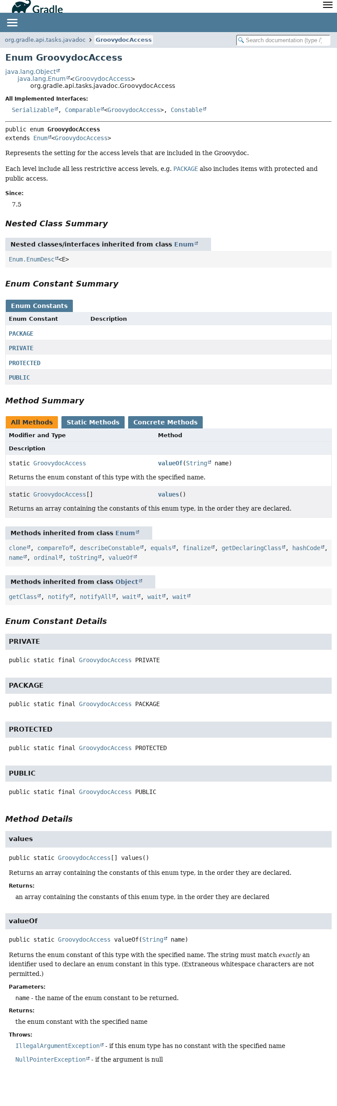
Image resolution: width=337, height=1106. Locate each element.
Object (126, 581)
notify (58, 596)
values (168, 494)
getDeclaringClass (251, 547)
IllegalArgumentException (57, 1045)
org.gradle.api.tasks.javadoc (45, 39)
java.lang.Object (30, 71)
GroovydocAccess (124, 39)
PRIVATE (21, 348)
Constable (186, 109)
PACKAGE (21, 333)
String (196, 463)
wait (129, 596)
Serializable (33, 109)
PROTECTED (24, 362)
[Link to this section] (114, 223)
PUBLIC (19, 377)
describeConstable (110, 547)
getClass (23, 596)
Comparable (82, 109)
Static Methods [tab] (93, 422)
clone (17, 547)
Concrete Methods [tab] (165, 422)
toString (83, 557)
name (16, 557)
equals (161, 547)
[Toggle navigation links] (11, 22)
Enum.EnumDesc (31, 259)
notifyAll (95, 596)
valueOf (170, 463)
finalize (197, 547)
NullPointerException (50, 1059)
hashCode (306, 547)
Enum (40, 137)
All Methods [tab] (32, 422)
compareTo (53, 547)
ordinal (46, 557)
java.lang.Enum (42, 78)
